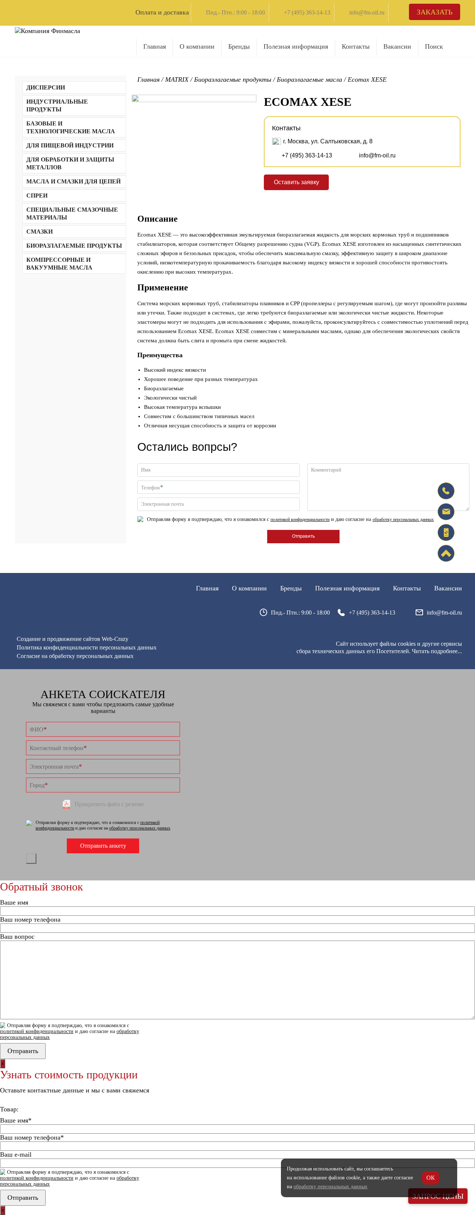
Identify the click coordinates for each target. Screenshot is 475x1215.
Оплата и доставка (162, 12)
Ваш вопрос (17, 936)
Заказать (434, 12)
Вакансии (397, 46)
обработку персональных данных (403, 519)
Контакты (356, 46)
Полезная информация (295, 46)
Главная (154, 46)
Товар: (9, 1109)
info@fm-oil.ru (366, 12)
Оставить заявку (296, 182)
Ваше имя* (16, 1120)
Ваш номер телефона (30, 919)
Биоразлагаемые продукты (74, 245)
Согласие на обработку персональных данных (75, 656)
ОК (430, 1178)
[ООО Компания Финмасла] (47, 31)
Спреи (37, 195)
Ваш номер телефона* (32, 1137)
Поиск (434, 46)
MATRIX (177, 79)
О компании (197, 46)
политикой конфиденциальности (300, 519)
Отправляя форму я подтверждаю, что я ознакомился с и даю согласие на (290, 519)
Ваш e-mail (16, 1154)
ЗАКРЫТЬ (31, 858)
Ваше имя (14, 902)
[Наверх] (446, 553)
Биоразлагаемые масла (309, 79)
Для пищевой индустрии (70, 145)
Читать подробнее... (437, 651)
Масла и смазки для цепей (73, 181)
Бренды (239, 46)
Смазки (39, 231)
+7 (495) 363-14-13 (307, 12)
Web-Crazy (115, 639)
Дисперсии (45, 87)
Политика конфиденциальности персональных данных (87, 647)
